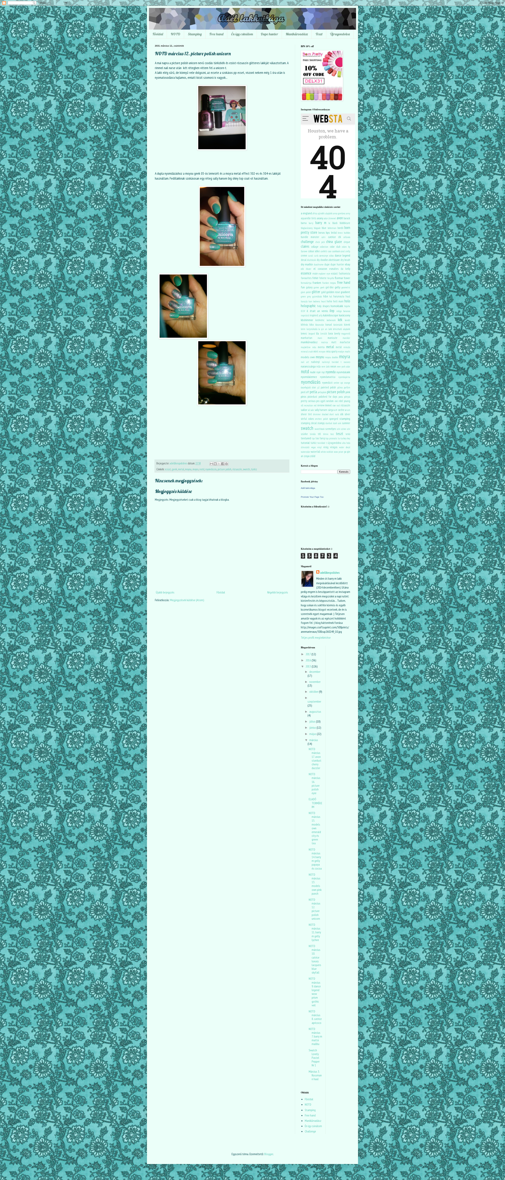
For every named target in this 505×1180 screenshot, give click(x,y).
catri (323, 237)
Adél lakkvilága (308, 488)
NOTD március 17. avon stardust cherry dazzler (315, 758)
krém (303, 329)
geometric (345, 287)
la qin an (322, 329)
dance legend (342, 255)
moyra (195, 469)
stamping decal (309, 423)
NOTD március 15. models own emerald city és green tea (315, 828)
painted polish (328, 387)
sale (312, 410)
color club (335, 246)
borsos (321, 232)
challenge (307, 241)
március (313, 740)
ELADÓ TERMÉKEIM (315, 803)
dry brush (345, 260)
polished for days (328, 396)
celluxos (346, 237)
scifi (335, 410)
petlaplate (322, 392)
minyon (322, 351)
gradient (345, 292)
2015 (309, 666)
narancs (347, 362)
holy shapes (323, 306)
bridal (334, 232)
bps (328, 232)
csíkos (331, 255)
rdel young (344, 401)
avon (340, 217)
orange (347, 382)
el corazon (320, 269)
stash (335, 423)
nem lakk (325, 366)
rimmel (328, 405)
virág (325, 447)
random (330, 401)
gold (323, 292)
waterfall (315, 452)
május (313, 734)
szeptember (314, 701)
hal (330, 296)
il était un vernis (317, 311)
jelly (321, 315)
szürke (304, 434)
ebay (347, 264)
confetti (324, 251)
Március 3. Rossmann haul (315, 1075)
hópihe (347, 306)
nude (313, 372)
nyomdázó (327, 382)
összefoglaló (306, 387)
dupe (327, 264)
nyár (318, 372)
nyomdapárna (344, 377)
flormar (339, 278)
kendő (347, 320)
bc (329, 223)
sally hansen (321, 410)
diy (318, 260)
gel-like (329, 287)
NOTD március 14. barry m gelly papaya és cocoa (315, 858)
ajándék (321, 213)
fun (303, 287)
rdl (302, 405)
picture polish (224, 469)
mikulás (346, 347)
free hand (343, 282)
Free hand (216, 34)
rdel (336, 401)
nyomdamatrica (327, 377)
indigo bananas (343, 311)
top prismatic (331, 438)
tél (319, 434)
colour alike (314, 251)
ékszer (308, 269)
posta (341, 396)
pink (348, 392)
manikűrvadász (309, 342)
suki (339, 423)
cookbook (336, 251)
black (335, 223)
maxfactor (345, 342)
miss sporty (331, 351)
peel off (305, 392)
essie (315, 273)
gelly (337, 287)
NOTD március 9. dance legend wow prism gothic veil (315, 992)
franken (316, 283)
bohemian (332, 228)
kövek (347, 324)
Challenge (310, 1131)
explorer (322, 273)
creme (304, 255)
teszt (339, 433)
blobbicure (345, 223)
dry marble (307, 264)
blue (324, 228)
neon (333, 366)
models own (308, 357)
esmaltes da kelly (339, 269)
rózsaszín (237, 469)
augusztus (315, 711)
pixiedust (312, 396)
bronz (340, 232)
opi (341, 382)
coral (342, 251)
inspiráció (305, 315)
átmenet (332, 218)
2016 (309, 660)
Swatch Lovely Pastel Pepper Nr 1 (314, 1057)
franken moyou (329, 283)
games (316, 287)
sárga (331, 410)
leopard (312, 333)
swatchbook (320, 429)
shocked (325, 414)
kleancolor (319, 324)
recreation (308, 405)
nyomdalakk (343, 372)
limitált (323, 333)
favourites (306, 278)
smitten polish (321, 419)
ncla (318, 366)
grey (309, 296)
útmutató (305, 447)
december (314, 672)
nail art (305, 362)
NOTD (175, 34)
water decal (344, 447)
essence (306, 273)
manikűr (346, 338)
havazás (304, 301)
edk (302, 269)
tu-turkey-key (344, 438)
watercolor (305, 452)
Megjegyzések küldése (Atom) (187, 600)
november (315, 682)
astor (326, 218)
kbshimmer (307, 320)
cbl (339, 237)
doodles (324, 260)
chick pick (320, 242)
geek (174, 469)
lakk (330, 329)
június (313, 727)
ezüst (168, 469)
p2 (318, 387)
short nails (334, 414)
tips (313, 438)
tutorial (305, 443)
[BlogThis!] (215, 464)
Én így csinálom (242, 34)
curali (310, 255)
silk (341, 414)
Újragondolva (340, 34)
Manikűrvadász (297, 34)
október (314, 692)
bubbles (347, 232)
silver (347, 414)
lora (330, 333)
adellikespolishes (330, 573)
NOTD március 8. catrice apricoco (315, 1017)
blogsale (317, 228)
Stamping (195, 34)
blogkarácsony (307, 228)
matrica (324, 342)
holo (347, 300)
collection (324, 246)
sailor (304, 410)
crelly (347, 251)
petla (313, 391)
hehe (329, 301)
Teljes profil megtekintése (316, 637)
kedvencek (331, 320)
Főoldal (157, 34)
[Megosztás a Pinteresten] (226, 464)
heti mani (338, 301)
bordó (340, 228)
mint (315, 351)
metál (339, 347)
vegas (313, 447)
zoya (307, 456)
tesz (332, 434)
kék (340, 319)
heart (323, 301)
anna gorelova (339, 213)
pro (317, 401)
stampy (321, 423)
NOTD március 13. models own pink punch (315, 884)
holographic (308, 305)
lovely (337, 333)
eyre (328, 273)
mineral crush (307, 351)
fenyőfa (330, 278)
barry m (320, 222)
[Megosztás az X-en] (219, 464)
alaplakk (328, 213)
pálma (340, 387)
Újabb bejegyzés (165, 592)
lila (317, 333)
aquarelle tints (308, 218)
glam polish (306, 292)
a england (306, 213)
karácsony (344, 315)
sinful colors (307, 419)
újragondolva (334, 443)
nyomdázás (211, 469)
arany (320, 218)
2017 (308, 654)
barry (311, 223)
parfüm (347, 387)
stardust (328, 423)
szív (348, 429)
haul (348, 296)
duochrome (319, 264)
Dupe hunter (269, 34)
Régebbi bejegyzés (277, 592)
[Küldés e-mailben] (211, 464)
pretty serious (308, 401)
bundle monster (310, 237)
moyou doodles (331, 357)
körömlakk (337, 324)
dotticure (334, 260)
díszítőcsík (311, 260)
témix (325, 434)
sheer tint (306, 414)
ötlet (314, 387)
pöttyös (347, 396)
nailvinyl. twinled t (331, 362)
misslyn (341, 351)
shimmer (317, 414)
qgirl (322, 401)
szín (338, 429)
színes (343, 429)
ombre (336, 382)
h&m (325, 296)
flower (347, 278)
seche (341, 410)
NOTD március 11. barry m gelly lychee (315, 932)
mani (320, 338)
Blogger (268, 1154)
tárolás (313, 434)
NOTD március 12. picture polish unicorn (314, 909)
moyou (188, 469)
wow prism (338, 452)
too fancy (320, 438)
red (315, 405)
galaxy (309, 287)
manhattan (306, 338)
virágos (333, 447)
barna (304, 223)
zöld (312, 456)
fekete (322, 278)
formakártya (306, 283)
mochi (347, 351)
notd (201, 469)
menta (321, 347)
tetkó (348, 434)
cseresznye (323, 255)
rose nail (336, 405)
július (312, 721)
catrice (332, 237)
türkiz (254, 469)
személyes (330, 429)
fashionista (344, 273)
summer (346, 423)
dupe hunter (337, 264)
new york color (343, 366)
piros (303, 396)
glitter (316, 291)
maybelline (305, 347)
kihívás (304, 324)
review (320, 405)
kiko (312, 324)
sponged (333, 419)
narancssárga (308, 366)
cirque (347, 242)
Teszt (319, 34)
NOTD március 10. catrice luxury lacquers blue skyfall (315, 959)
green (303, 296)
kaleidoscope (330, 315)
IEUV (303, 311)
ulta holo (346, 443)
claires (305, 246)
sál (309, 410)
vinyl (319, 447)
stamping (344, 419)
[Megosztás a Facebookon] (223, 464)
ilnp (332, 310)
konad (328, 324)
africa (314, 213)
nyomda (331, 371)
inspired (314, 315)
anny (348, 213)
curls (316, 255)
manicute (332, 338)
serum (347, 410)
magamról (345, 333)
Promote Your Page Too (312, 497)
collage (314, 246)
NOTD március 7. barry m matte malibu (315, 1036)
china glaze (334, 241)
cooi (329, 251)
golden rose (333, 292)
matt (333, 342)
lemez (304, 333)
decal (303, 260)
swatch (246, 469)
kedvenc (319, 320)
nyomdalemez (309, 377)
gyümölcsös (317, 296)
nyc (323, 372)
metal (181, 469)
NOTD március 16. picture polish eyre (314, 783)
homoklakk (337, 306)
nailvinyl (315, 362)
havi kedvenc (314, 301)
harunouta (338, 296)
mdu (314, 347)
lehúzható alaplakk (341, 329)
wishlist (329, 452)
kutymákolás (312, 329)
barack (347, 218)
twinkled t (322, 443)
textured (306, 438)
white (323, 452)
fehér (315, 278)
